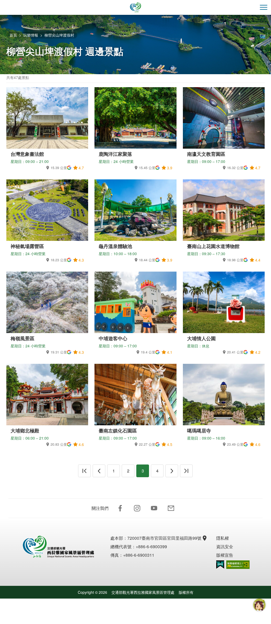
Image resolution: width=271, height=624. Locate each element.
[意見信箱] (171, 508)
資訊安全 (224, 546)
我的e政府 (220, 564)
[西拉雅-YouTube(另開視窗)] (154, 508)
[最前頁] (84, 470)
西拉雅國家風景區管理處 (135, 7)
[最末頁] (186, 470)
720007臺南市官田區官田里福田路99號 (164, 538)
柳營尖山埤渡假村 (59, 35)
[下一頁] (171, 470)
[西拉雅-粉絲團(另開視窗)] (120, 508)
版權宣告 (224, 555)
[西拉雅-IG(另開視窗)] (137, 508)
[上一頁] (99, 470)
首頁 (13, 35)
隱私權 (222, 538)
